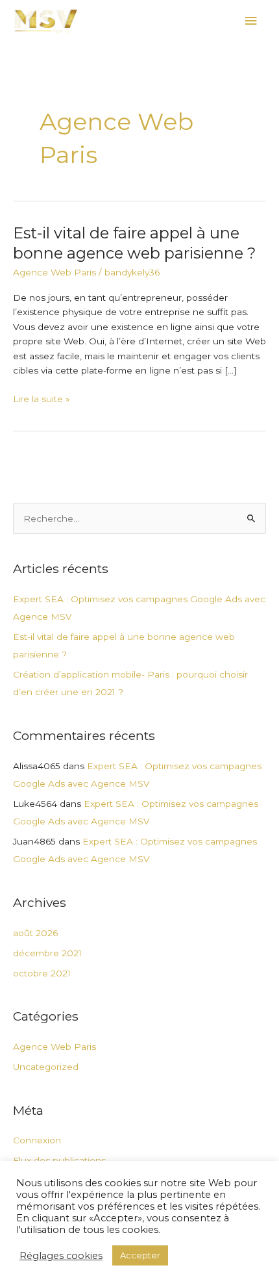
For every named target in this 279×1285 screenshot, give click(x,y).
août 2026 (35, 933)
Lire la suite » (41, 399)
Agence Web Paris (54, 272)
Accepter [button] (140, 1255)
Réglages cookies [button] (61, 1256)
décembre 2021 (47, 953)
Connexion (37, 1140)
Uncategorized (46, 1067)
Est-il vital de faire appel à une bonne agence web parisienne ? (134, 242)
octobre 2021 (42, 973)
